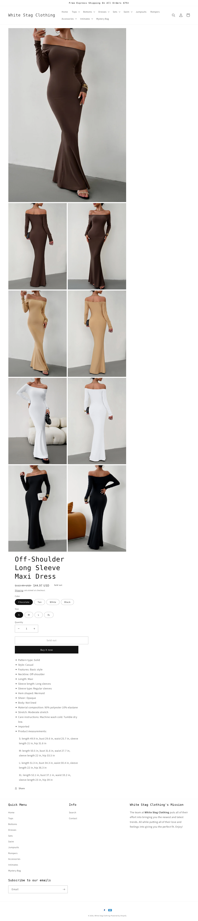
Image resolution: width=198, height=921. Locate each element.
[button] (75, 11)
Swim (11, 841)
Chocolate (23, 601)
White (53, 601)
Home (11, 812)
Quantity (19, 622)
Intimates (13, 864)
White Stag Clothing (102, 916)
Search (72, 812)
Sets (10, 835)
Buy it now (46, 649)
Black (67, 601)
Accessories (14, 858)
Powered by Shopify (118, 916)
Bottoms (12, 824)
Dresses (12, 829)
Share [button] (22, 788)
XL (49, 614)
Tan (40, 601)
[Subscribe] (64, 889)
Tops (10, 818)
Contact (73, 818)
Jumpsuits (13, 847)
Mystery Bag (14, 870)
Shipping (19, 590)
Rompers (13, 853)
